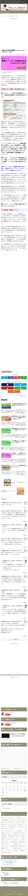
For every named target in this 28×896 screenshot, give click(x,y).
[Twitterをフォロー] (20, 384)
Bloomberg (6, 872)
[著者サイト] (7, 384)
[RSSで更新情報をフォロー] (14, 391)
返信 (25, 507)
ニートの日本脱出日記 (9, 862)
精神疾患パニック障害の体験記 (11, 882)
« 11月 (2, 795)
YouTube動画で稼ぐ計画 (6, 371)
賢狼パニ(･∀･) (8, 524)
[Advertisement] (14, 33)
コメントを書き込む (14, 639)
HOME (14, 891)
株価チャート (4, 768)
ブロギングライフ (8, 864)
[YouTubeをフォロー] (7, 388)
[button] (25, 808)
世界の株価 (6, 874)
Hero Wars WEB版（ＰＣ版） (10, 861)
